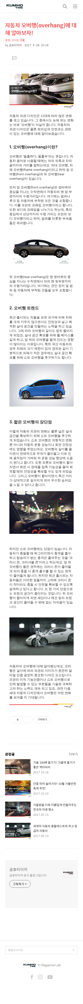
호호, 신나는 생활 (15, 40)
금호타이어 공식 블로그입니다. (28, 875)
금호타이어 (18, 869)
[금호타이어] (14, 6)
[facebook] (32, 977)
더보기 (73, 754)
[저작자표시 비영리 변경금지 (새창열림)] (56, 719)
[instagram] (40, 977)
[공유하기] (22, 720)
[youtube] (50, 977)
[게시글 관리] (27, 720)
